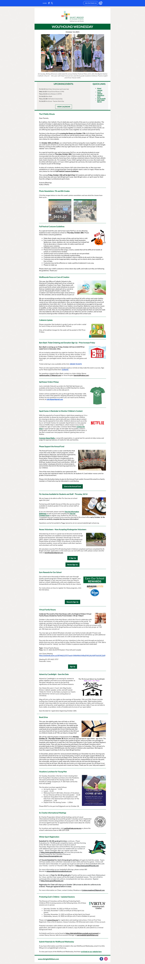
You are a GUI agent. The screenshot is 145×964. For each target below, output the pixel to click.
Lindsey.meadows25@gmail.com (93, 890)
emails (104, 98)
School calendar (99, 89)
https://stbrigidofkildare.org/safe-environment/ (82, 933)
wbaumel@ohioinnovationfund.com (59, 871)
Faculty (99, 98)
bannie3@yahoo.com (81, 375)
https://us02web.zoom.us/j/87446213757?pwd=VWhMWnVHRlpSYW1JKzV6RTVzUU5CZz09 (72, 655)
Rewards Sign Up (72, 602)
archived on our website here (91, 951)
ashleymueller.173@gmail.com (50, 375)
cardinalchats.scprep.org (72, 828)
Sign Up (72, 666)
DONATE (65, 370)
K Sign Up (72, 558)
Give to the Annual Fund (72, 486)
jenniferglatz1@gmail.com (54, 553)
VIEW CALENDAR (63, 107)
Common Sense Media (47, 438)
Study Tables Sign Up (101, 101)
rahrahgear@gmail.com (55, 399)
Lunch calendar (99, 92)
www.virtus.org (52, 920)
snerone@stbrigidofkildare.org (87, 935)
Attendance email (100, 96)
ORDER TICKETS (76, 364)
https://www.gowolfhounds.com (52, 852)
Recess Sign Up (72, 565)
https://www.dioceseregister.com (50, 856)
